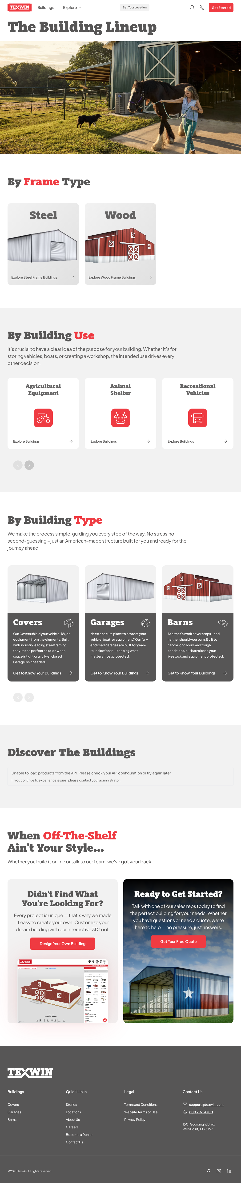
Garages (14, 1112)
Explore (70, 7)
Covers (13, 1104)
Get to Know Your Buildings (37, 672)
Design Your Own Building (62, 943)
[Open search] (192, 7)
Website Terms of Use (141, 1112)
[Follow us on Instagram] (219, 1171)
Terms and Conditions (140, 1104)
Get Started (221, 7)
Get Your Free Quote (178, 941)
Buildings (45, 7)
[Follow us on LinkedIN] (229, 1171)
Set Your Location (135, 7)
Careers (72, 1127)
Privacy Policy (134, 1119)
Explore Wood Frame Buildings (112, 277)
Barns (12, 1119)
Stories (71, 1104)
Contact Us (74, 1142)
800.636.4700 (201, 1112)
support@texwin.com (206, 1104)
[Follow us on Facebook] (208, 1171)
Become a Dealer (79, 1134)
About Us (73, 1119)
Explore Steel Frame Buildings (34, 277)
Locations (73, 1112)
